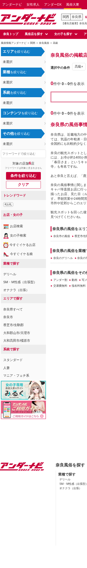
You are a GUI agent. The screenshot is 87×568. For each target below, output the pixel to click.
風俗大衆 (72, 4)
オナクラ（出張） (16, 290)
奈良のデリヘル (63, 258)
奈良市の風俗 (61, 236)
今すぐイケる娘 (21, 254)
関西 (66, 17)
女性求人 (32, 4)
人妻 (6, 368)
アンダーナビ (12, 4)
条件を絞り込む (23, 176)
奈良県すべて (13, 309)
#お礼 (8, 204)
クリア (23, 184)
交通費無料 (60, 285)
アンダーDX (52, 4)
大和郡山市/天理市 (16, 333)
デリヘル (9, 274)
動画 (74, 280)
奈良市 (8, 317)
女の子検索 (18, 235)
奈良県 (76, 17)
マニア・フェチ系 (16, 375)
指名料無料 (79, 285)
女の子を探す (63, 34)
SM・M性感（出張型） (20, 282)
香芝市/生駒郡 (13, 325)
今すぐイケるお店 (22, 245)
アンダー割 (60, 280)
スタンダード (13, 360)
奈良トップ (10, 34)
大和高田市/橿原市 (16, 340)
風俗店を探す (34, 34)
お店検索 (16, 226)
